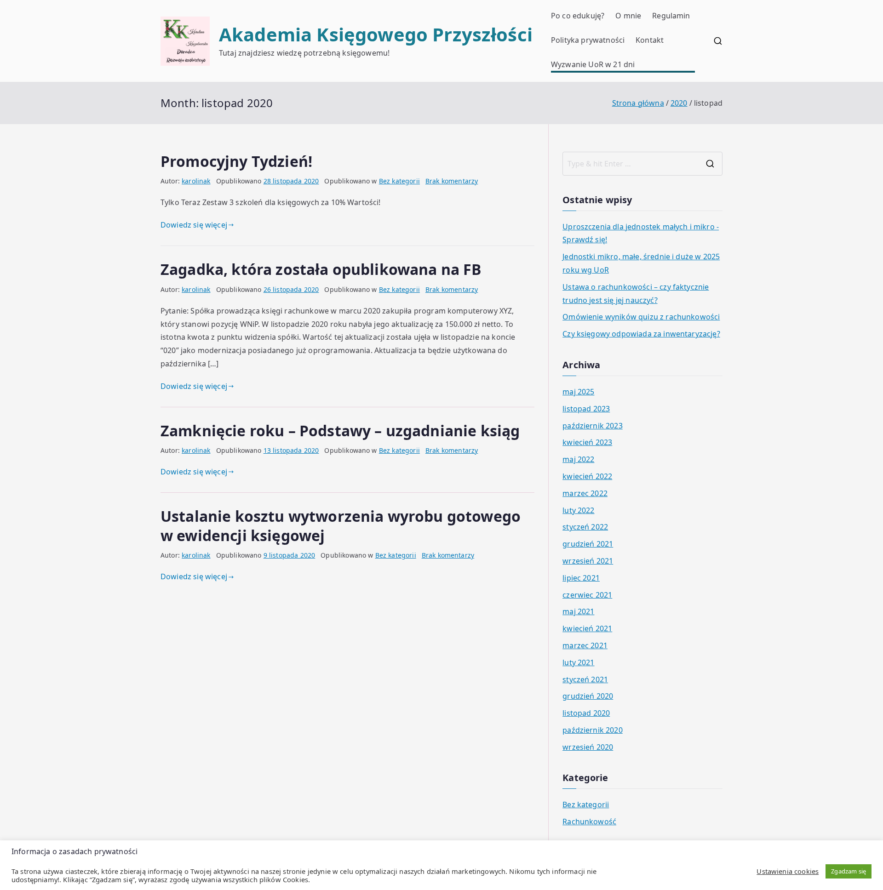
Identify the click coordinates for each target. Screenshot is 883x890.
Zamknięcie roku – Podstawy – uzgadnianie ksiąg (340, 430)
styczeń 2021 (585, 679)
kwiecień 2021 (587, 628)
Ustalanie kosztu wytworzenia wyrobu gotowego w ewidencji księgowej (341, 525)
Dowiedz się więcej (194, 225)
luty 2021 (578, 662)
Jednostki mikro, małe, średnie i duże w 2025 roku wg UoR (641, 263)
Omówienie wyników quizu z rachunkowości (641, 317)
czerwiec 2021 (587, 595)
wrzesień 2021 (587, 561)
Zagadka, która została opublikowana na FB (321, 269)
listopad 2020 (586, 713)
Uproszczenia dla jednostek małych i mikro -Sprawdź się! (640, 233)
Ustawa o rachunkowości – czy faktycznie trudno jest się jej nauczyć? (635, 293)
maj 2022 (578, 459)
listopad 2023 (586, 409)
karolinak (196, 181)
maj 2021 (578, 611)
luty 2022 (578, 510)
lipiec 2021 (581, 578)
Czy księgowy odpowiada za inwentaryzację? (641, 334)
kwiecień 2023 (587, 442)
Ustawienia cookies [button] (788, 871)
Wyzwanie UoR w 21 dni (593, 64)
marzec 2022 (585, 493)
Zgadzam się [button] (848, 871)
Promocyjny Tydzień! (236, 161)
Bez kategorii (399, 181)
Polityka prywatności (588, 40)
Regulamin (671, 16)
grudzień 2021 (587, 544)
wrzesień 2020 (587, 747)
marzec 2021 (585, 645)
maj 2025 (578, 392)
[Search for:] (642, 163)
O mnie (628, 16)
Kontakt (650, 40)
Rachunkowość (589, 821)
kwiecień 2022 (587, 476)
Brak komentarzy (451, 181)
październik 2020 (592, 730)
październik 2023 (592, 426)
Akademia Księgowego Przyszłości (376, 34)
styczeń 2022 (585, 527)
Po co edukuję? (577, 16)
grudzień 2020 (587, 696)
